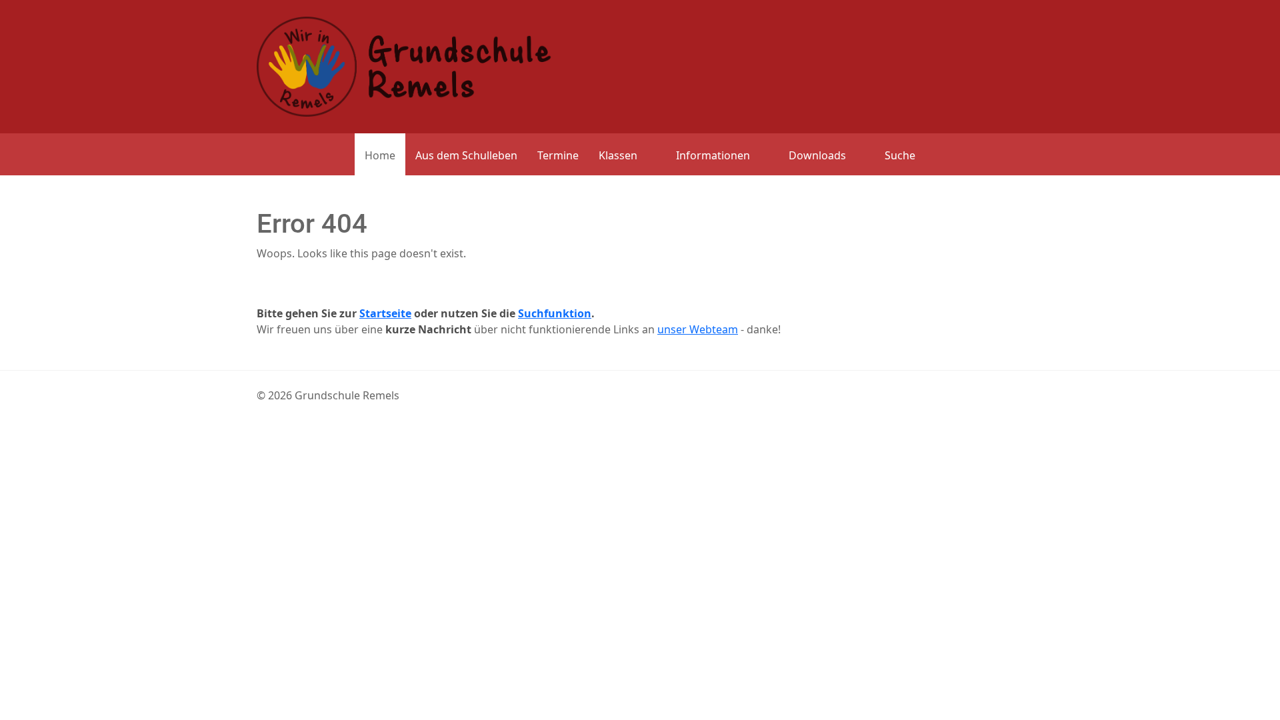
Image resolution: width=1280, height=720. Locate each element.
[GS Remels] (404, 65)
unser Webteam (697, 329)
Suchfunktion (554, 313)
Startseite (385, 313)
